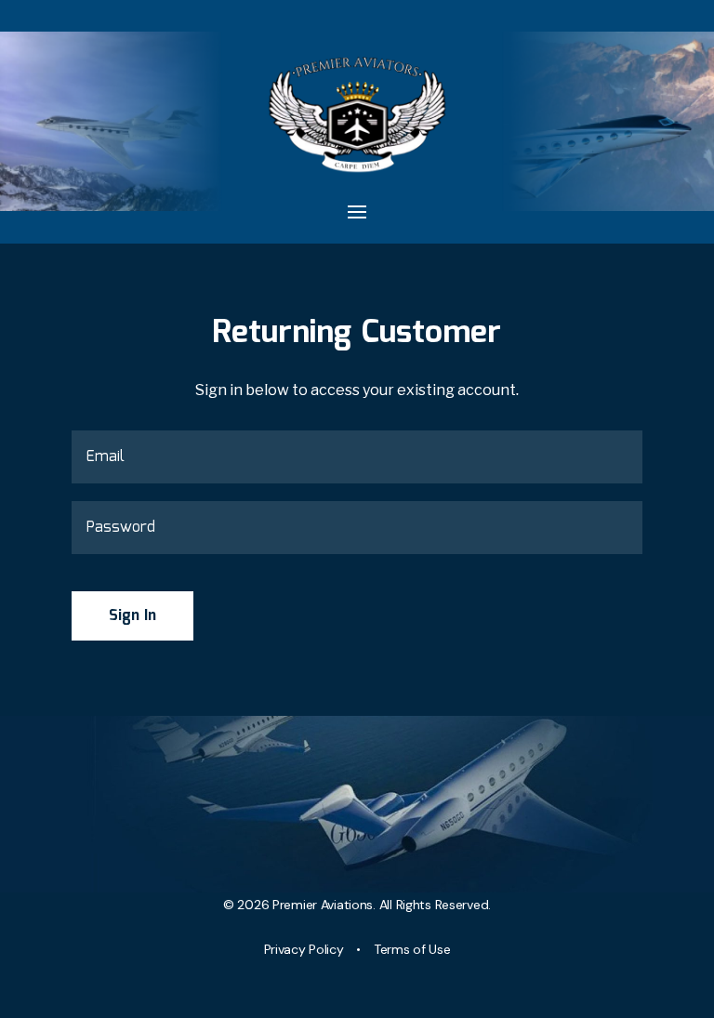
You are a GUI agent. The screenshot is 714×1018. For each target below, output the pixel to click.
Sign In (132, 616)
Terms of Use (412, 949)
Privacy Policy (304, 949)
